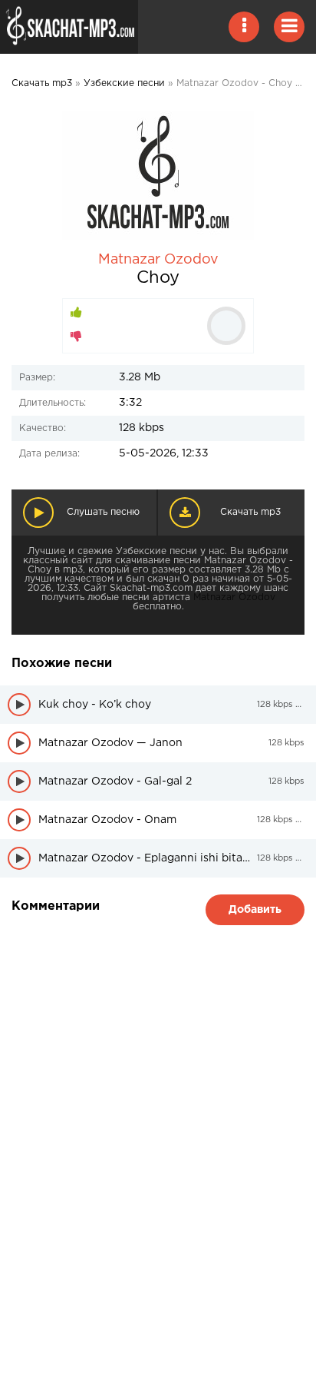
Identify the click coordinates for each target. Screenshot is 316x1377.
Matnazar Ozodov (158, 260)
